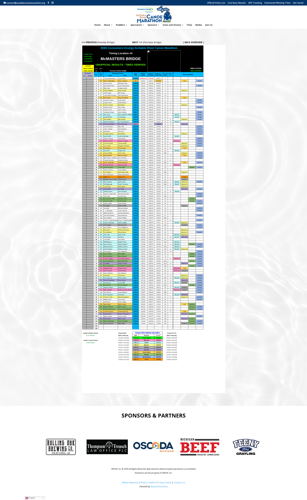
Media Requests (130, 482)
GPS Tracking (255, 3)
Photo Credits (148, 482)
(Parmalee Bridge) (146, 42)
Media (198, 25)
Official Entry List (216, 3)
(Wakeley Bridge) (98, 42)
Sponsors (152, 25)
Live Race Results (237, 3)
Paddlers (120, 25)
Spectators (136, 25)
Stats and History (172, 25)
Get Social (298, 3)
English (31, 498)
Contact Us (179, 482)
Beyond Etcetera (159, 486)
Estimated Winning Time (277, 3)
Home (97, 25)
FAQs (189, 25)
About (107, 25)
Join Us (209, 25)
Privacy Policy (164, 482)
